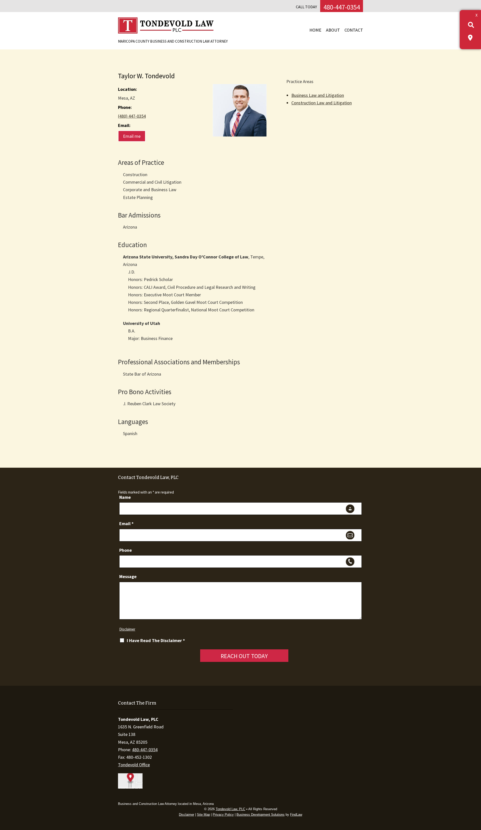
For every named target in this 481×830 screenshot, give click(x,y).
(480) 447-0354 (132, 116)
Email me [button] (132, 136)
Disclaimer (127, 629)
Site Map (203, 814)
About (333, 30)
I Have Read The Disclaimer (156, 640)
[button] (476, 794)
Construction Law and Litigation (321, 103)
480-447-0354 (341, 7)
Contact (353, 30)
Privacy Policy (223, 814)
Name (125, 497)
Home (315, 30)
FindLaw (296, 814)
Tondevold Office (134, 765)
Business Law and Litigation (317, 95)
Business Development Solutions (260, 814)
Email (126, 523)
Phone (125, 550)
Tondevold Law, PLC (230, 809)
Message (128, 576)
